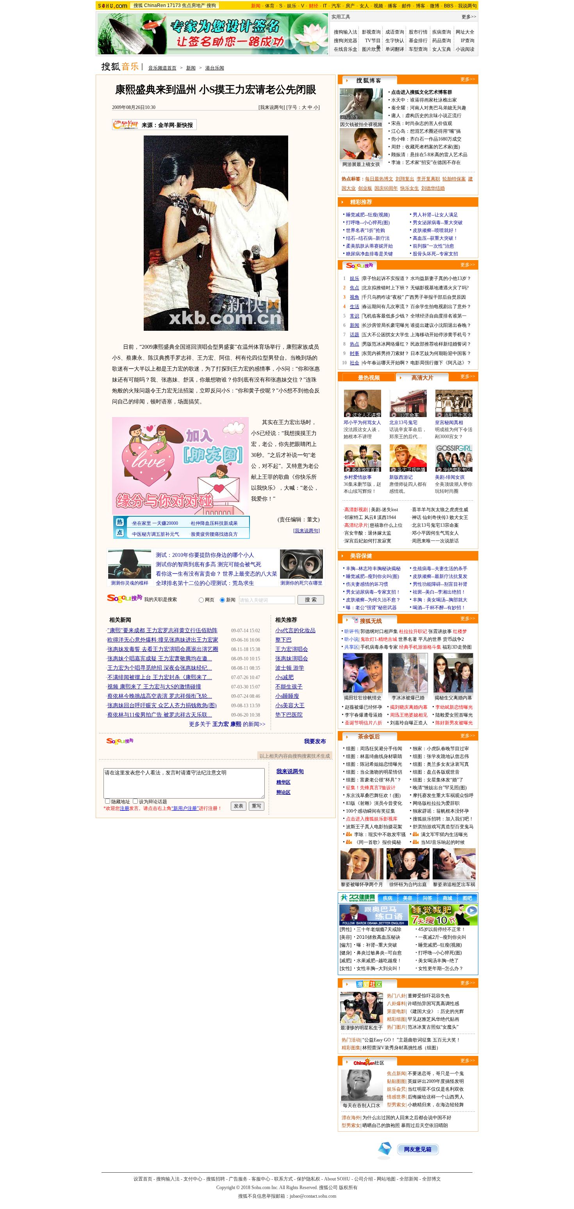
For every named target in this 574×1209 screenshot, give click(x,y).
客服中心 (260, 1179)
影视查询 (371, 32)
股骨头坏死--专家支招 (435, 254)
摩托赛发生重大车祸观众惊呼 (443, 795)
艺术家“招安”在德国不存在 (433, 162)
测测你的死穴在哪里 (301, 583)
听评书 (351, 631)
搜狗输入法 (345, 32)
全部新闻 (408, 1179)
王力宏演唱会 (291, 649)
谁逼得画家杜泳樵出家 (433, 100)
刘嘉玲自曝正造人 (409, 723)
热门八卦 (396, 996)
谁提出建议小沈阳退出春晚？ (440, 325)
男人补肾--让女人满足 (435, 215)
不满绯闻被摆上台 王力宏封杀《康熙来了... (159, 677)
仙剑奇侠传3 (435, 517)
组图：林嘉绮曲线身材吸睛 (374, 756)
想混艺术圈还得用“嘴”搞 (435, 131)
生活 (354, 306)
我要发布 (315, 741)
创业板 (365, 188)
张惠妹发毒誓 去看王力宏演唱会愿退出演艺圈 (162, 649)
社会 (354, 363)
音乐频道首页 (162, 68)
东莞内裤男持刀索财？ (385, 353)
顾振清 (398, 154)
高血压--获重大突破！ (435, 238)
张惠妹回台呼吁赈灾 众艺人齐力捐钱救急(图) (162, 705)
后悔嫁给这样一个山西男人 (436, 1097)
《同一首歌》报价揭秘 (377, 842)
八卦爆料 (396, 1003)
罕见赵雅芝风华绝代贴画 (433, 1019)
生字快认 (394, 40)
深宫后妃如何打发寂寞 (367, 541)
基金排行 (418, 40)
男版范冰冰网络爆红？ (385, 344)
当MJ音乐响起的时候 (443, 842)
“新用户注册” (185, 808)
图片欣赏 (371, 49)
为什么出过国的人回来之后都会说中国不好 (406, 1117)
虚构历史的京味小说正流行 (433, 115)
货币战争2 (453, 639)
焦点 (354, 288)
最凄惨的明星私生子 (361, 1028)
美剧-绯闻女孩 (450, 477)
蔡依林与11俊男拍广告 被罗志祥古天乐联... (159, 715)
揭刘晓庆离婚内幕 (409, 707)
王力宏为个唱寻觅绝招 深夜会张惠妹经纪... (159, 668)
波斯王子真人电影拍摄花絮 (374, 826)
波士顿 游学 (289, 668)
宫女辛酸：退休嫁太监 (367, 533)
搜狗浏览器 (345, 40)
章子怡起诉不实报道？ (385, 278)
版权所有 (348, 1187)
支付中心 (193, 1179)
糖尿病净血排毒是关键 (369, 254)
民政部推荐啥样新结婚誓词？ (440, 344)
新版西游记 (401, 477)
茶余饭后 (369, 737)
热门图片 (396, 1027)
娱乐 (291, 6)
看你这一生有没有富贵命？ (188, 574)
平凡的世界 (430, 639)
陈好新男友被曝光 (454, 723)
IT (325, 6)
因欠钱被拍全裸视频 (361, 124)
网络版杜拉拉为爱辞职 (436, 803)
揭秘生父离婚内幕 (453, 698)
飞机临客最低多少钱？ (385, 316)
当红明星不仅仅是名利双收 (436, 1089)
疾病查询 (441, 32)
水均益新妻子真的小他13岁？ (440, 278)
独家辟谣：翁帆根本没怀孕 (441, 811)
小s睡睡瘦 (287, 696)
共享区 (351, 647)
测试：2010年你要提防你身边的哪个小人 (205, 555)
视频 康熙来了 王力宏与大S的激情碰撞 (154, 687)
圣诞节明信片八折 (363, 723)
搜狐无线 (371, 621)
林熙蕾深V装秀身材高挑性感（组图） (401, 1047)
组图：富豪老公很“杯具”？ (373, 780)
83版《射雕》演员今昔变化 (374, 803)
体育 (270, 6)
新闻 (191, 68)
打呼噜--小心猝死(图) (368, 222)
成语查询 (394, 32)
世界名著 (407, 639)
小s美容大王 (290, 705)
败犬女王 (458, 517)
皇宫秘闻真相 (449, 422)
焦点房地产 (193, 5)
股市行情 (418, 32)
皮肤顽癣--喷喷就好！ (435, 230)
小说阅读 (465, 49)
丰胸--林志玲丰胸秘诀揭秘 (373, 568)
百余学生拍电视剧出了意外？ (440, 306)
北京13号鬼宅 (403, 422)
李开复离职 (428, 179)
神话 (416, 517)
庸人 (396, 115)
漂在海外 (351, 1117)
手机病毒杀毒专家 (379, 647)
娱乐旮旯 (396, 1089)
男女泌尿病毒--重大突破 (438, 222)
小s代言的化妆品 (295, 630)
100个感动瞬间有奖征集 (370, 811)
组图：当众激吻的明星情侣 (374, 772)
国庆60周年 (386, 188)
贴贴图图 (396, 1081)
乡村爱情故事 (358, 477)
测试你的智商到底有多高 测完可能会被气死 (208, 564)
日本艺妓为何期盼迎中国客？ (440, 353)
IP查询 (467, 40)
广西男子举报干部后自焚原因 (435, 297)
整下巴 (283, 640)
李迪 (396, 162)
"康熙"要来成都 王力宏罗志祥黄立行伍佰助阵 (162, 630)
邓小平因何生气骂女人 (435, 533)
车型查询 (418, 49)
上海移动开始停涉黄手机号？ (440, 334)
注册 (124, 808)
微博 (434, 6)
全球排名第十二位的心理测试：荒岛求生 (205, 583)
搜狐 (138, 5)
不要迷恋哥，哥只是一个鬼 (436, 1073)
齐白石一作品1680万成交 (436, 139)
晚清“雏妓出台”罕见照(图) (440, 787)
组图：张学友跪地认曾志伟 (441, 756)
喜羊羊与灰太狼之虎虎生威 (440, 509)
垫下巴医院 (289, 715)
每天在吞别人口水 (361, 1105)
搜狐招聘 (215, 1179)
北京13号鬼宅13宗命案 (435, 525)
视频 (378, 6)
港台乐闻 (214, 68)
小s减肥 (284, 677)
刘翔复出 (405, 179)
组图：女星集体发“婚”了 (438, 780)
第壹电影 (396, 1011)
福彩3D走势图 (457, 647)
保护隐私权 (308, 1179)
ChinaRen (155, 5)
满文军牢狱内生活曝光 (444, 834)
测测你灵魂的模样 (129, 583)
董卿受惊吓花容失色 (429, 996)
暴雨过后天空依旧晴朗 (424, 1125)
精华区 (283, 782)
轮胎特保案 (454, 179)
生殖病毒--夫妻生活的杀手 (440, 568)
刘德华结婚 (433, 188)
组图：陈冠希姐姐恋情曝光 (374, 764)
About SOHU (337, 1179)
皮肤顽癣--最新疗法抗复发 (440, 576)
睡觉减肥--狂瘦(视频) (368, 215)
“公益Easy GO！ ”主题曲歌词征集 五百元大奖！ (411, 1040)
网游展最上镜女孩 (361, 164)
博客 (420, 6)
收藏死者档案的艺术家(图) (432, 147)
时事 (354, 353)
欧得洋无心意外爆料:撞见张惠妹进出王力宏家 (162, 640)
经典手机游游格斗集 (420, 647)
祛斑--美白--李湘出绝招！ (439, 592)
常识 (354, 316)
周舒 (396, 147)
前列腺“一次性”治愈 (433, 246)
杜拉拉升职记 (413, 631)
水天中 (398, 100)
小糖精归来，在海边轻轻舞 (436, 1104)
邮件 (406, 6)
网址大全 (465, 32)
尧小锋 (398, 139)
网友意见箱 (417, 1149)
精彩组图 (396, 1019)
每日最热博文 (379, 179)
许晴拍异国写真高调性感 (433, 1003)
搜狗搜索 (124, 598)
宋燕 (396, 123)
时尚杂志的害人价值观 (428, 123)
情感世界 (396, 1097)
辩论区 (283, 792)
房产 (350, 6)
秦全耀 (398, 108)
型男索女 (396, 1104)
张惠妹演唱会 (291, 659)
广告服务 (238, 1179)
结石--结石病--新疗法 (368, 238)
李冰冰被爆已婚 (408, 698)
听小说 (351, 639)
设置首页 (143, 1179)
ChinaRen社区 (369, 1062)
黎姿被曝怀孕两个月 (362, 884)
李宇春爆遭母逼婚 (363, 715)
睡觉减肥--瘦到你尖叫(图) (372, 576)
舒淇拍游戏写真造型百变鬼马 (443, 826)
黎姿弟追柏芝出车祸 (454, 884)
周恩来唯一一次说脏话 (435, 541)
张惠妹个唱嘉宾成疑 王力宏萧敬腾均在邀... (159, 659)
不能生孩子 (289, 687)
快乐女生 (409, 188)
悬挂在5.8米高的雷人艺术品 (438, 154)
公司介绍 (363, 1179)
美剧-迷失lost (384, 509)
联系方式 (283, 1179)
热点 (354, 344)
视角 (354, 297)
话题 (354, 334)
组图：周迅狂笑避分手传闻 (374, 748)
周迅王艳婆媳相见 (409, 715)
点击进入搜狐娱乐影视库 (372, 819)
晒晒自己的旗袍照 (381, 1125)
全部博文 (431, 1179)
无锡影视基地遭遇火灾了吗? (439, 288)
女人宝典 (441, 49)
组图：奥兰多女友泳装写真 (441, 764)
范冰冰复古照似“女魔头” (433, 1027)
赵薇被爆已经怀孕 (363, 707)
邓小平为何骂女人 (362, 422)
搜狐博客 (368, 81)
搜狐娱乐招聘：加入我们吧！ (443, 819)
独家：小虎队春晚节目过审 (441, 748)
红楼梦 (460, 631)
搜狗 (211, 5)
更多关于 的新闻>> (227, 724)
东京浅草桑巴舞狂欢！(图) (373, 795)
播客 (392, 6)
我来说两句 (271, 107)
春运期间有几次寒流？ (385, 306)
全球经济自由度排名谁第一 (438, 316)
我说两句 (467, 6)
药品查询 (441, 40)
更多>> (469, 17)
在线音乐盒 (345, 49)
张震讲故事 (440, 631)
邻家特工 (353, 517)
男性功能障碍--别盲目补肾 (440, 584)
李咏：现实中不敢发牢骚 (380, 834)
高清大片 (422, 378)
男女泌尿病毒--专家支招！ (373, 592)
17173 (174, 5)
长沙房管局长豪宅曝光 (385, 325)
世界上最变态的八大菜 (250, 574)
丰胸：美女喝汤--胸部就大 (440, 600)
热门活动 (351, 1040)
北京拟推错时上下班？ (385, 288)
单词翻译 (394, 49)
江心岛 (398, 131)
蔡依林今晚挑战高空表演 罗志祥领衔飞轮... (159, 696)
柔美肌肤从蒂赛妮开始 (369, 246)
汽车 (336, 6)
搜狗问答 (359, 265)
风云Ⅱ (370, 517)
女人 (364, 6)
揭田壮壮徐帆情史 (362, 698)
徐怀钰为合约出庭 (408, 884)
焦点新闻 (396, 1073)
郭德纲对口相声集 (379, 631)
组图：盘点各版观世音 (436, 772)
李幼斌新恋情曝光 (454, 707)
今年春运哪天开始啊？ (385, 363)
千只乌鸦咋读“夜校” (383, 297)
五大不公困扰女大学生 (385, 334)
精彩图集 (351, 1047)
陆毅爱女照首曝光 (454, 715)
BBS (448, 6)
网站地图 (386, 1179)
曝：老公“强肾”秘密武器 (371, 607)
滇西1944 (386, 517)
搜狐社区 (369, 984)
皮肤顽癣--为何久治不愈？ (373, 600)
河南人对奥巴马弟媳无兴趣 (438, 108)
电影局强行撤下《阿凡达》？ (440, 363)
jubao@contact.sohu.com (313, 1196)
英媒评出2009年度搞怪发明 (436, 1081)
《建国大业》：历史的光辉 (436, 1011)
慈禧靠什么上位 (386, 525)
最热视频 (369, 378)
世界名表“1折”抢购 (365, 230)
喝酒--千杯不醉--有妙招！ (439, 607)
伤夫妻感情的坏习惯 (367, 584)
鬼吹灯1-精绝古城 (378, 639)
